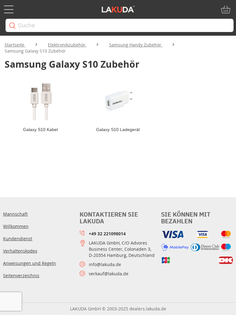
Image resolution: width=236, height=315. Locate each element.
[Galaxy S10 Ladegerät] (118, 100)
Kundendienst (17, 238)
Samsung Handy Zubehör (136, 45)
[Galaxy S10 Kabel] (40, 100)
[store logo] (118, 10)
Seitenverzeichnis (21, 275)
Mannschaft (15, 214)
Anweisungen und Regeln (29, 263)
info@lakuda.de (105, 264)
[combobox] (120, 25)
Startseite (15, 45)
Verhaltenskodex (20, 251)
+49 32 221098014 (107, 234)
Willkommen (16, 226)
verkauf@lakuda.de (108, 274)
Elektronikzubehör (67, 45)
